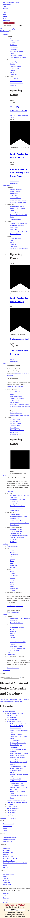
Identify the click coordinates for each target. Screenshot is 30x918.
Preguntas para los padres (13, 815)
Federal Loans (14, 747)
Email (4, 18)
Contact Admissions (12, 719)
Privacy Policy (7, 884)
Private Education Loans (16, 783)
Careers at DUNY (8, 856)
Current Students (7, 826)
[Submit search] (20, 25)
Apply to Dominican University (15, 713)
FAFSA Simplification (12, 715)
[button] (10, 31)
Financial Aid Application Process (19, 753)
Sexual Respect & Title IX (10, 858)
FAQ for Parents (11, 812)
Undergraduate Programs (9, 837)
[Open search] (0, 675)
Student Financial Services (14, 721)
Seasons (12, 359)
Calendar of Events (8, 852)
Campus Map (6, 850)
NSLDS (12, 772)
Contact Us (6, 880)
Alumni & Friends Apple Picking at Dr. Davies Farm (19, 172)
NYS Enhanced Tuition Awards (18, 781)
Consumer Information (16, 734)
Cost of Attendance (15, 740)
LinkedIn (5, 902)
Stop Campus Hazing (9, 861)
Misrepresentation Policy (16, 768)
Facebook (5, 893)
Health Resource (7, 867)
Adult (4, 6)
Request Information (8, 874)
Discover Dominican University (11, 2)
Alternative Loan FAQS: (16, 726)
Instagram (5, 898)
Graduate (5, 8)
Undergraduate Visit (19, 339)
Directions (6, 854)
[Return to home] (8, 29)
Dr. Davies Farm (14, 181)
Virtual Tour (6, 882)
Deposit (5, 16)
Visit (4, 12)
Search (2, 677)
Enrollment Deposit (12, 806)
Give (4, 14)
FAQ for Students (11, 810)
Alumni (5, 828)
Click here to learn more (13, 668)
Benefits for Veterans (15, 728)
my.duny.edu (6, 20)
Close (3, 673)
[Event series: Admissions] (25, 334)
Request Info (10, 804)
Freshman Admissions (9, 711)
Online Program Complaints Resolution (17, 802)
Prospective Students (8, 824)
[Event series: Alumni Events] (14, 164)
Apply (5, 876)
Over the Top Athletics (13, 808)
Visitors (5, 830)
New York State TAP (15, 779)
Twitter (5, 895)
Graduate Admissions (9, 839)
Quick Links (6, 848)
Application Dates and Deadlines (18, 723)
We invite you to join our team (15, 606)
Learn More (10, 491)
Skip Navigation (4, 31)
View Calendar (14, 183)
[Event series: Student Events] (15, 102)
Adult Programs (7, 841)
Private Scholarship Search (17, 785)
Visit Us (5, 878)
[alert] (20, 461)
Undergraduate (7, 4)
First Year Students (11, 717)
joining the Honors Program (15, 386)
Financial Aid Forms (15, 759)
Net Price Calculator (15, 770)
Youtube (5, 900)
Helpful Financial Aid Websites (18, 766)
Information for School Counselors (16, 800)
